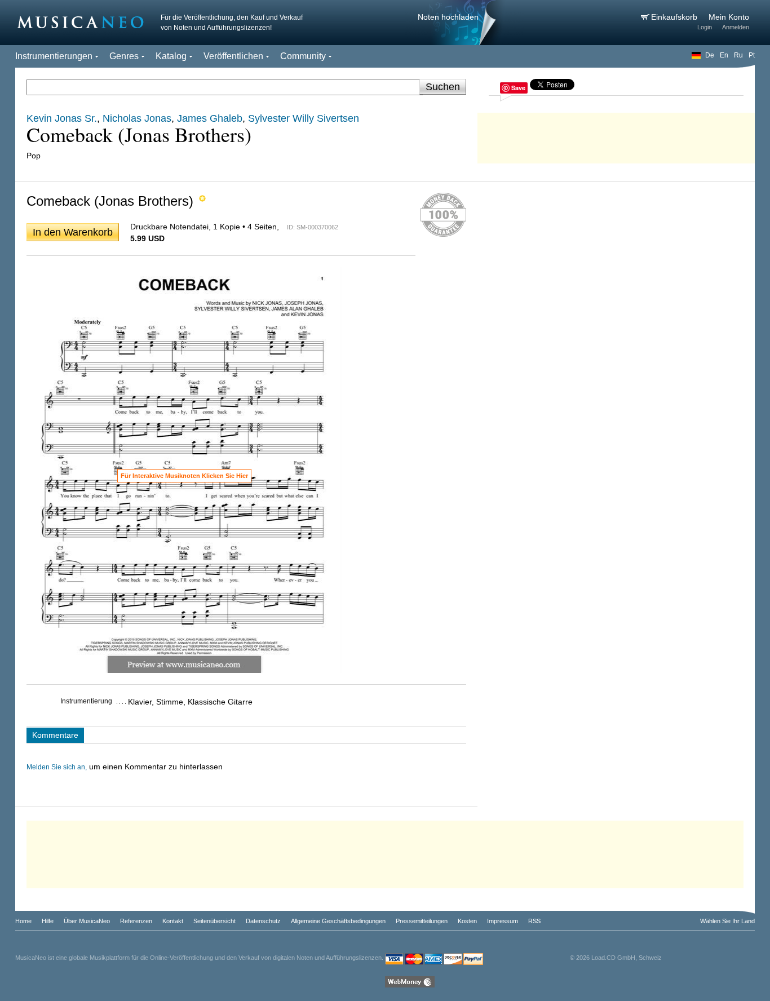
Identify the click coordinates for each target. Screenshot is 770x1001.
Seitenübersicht (214, 921)
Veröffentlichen (233, 56)
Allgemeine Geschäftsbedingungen (338, 921)
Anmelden (735, 27)
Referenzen (136, 921)
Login (704, 27)
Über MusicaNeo (87, 921)
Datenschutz (263, 921)
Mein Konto (729, 16)
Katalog (171, 56)
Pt (752, 55)
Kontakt (172, 921)
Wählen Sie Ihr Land (727, 921)
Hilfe (48, 921)
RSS (534, 921)
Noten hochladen (448, 16)
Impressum (502, 921)
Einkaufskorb (675, 16)
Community (303, 56)
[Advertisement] (616, 135)
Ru (738, 55)
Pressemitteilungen (422, 921)
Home (23, 921)
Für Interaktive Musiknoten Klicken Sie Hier (184, 475)
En (724, 55)
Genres (124, 56)
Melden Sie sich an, (56, 767)
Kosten (467, 921)
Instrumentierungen (53, 56)
